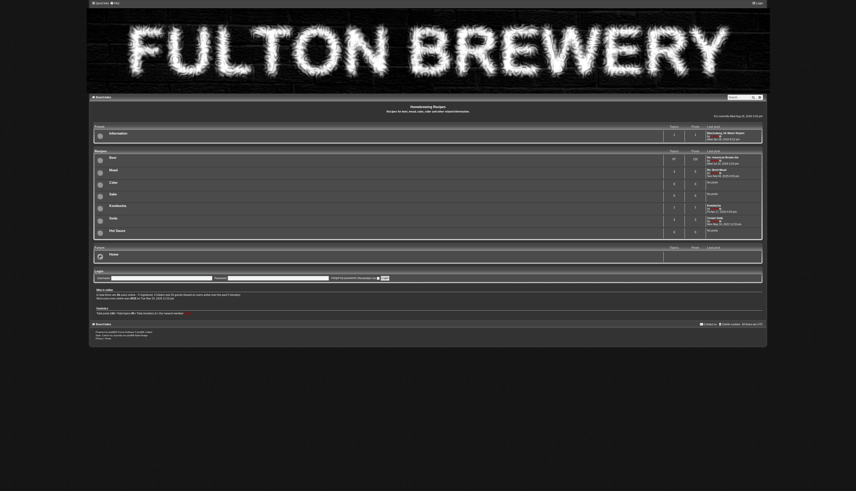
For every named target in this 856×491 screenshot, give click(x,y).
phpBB (112, 332)
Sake (113, 194)
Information (118, 133)
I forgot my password (343, 278)
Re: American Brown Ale (723, 157)
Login (99, 271)
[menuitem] (114, 3)
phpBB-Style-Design (137, 335)
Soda (113, 218)
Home (113, 254)
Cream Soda (715, 218)
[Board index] (428, 47)
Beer (113, 158)
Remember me (367, 278)
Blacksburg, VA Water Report (725, 133)
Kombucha (117, 206)
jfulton (714, 136)
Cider (113, 182)
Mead (113, 170)
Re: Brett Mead (716, 170)
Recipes (101, 151)
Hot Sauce (117, 231)
